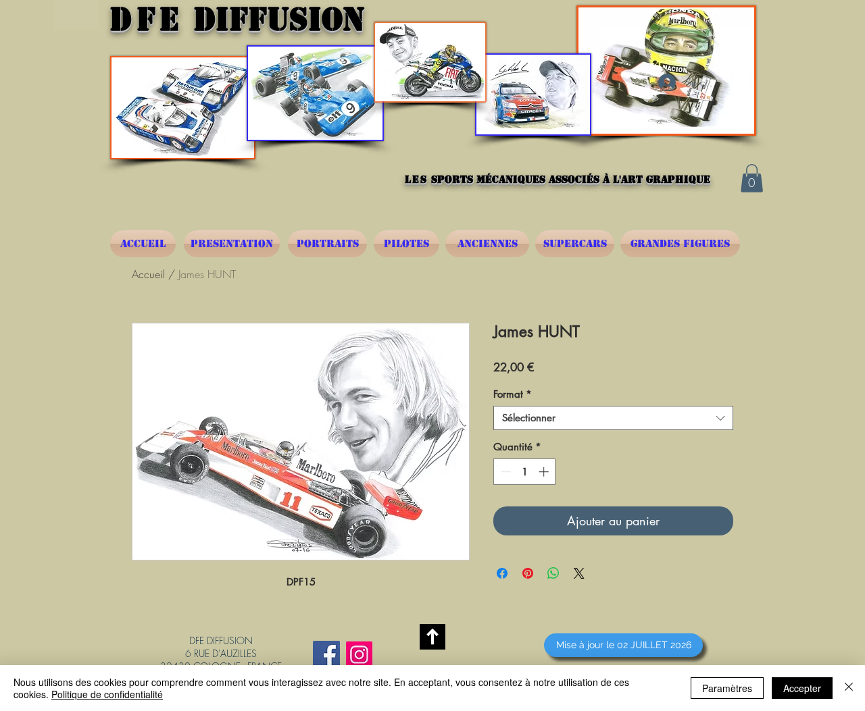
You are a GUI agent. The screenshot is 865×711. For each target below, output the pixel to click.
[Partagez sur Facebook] (502, 573)
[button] (752, 178)
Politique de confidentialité (107, 694)
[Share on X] (579, 573)
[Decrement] (504, 471)
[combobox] (613, 418)
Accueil (148, 274)
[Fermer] (849, 688)
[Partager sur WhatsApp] (553, 573)
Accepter (802, 688)
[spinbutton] (525, 471)
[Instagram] (359, 654)
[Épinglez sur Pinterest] (528, 573)
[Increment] (545, 471)
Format (512, 394)
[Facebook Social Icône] (326, 654)
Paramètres (727, 688)
